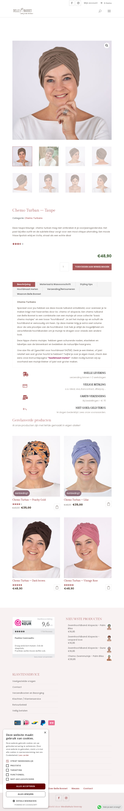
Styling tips (86, 284)
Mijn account (91, 3)
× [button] (45, 733)
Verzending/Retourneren (61, 289)
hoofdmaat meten (59, 357)
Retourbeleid (19, 704)
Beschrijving (24, 284)
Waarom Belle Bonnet (29, 293)
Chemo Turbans (33, 218)
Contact (17, 687)
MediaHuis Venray (71, 806)
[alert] (25, 768)
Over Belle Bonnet (58, 788)
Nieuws (75, 788)
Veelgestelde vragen (24, 681)
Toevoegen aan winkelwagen (92, 266)
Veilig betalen (20, 710)
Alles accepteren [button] (25, 786)
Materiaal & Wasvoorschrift (55, 284)
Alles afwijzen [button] (26, 794)
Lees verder (23, 755)
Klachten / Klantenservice (26, 698)
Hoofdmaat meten (27, 289)
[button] (106, 45)
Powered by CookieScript (26, 805)
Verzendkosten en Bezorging (28, 692)
